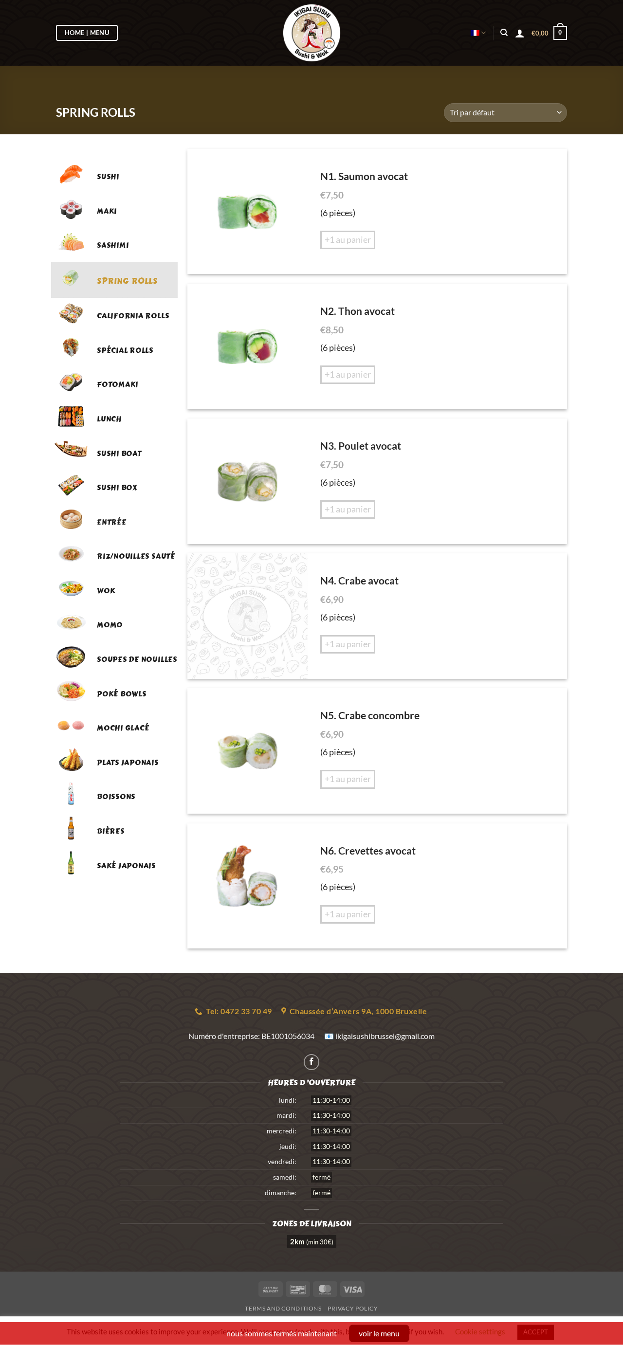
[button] (549, 33)
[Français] (478, 32)
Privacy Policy (353, 1308)
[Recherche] (504, 32)
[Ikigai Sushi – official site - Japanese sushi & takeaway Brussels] (311, 33)
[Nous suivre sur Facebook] (312, 1062)
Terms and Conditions (283, 1308)
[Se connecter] (520, 33)
